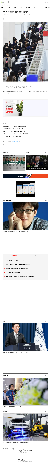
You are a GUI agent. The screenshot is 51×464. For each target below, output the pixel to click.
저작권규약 (23, 447)
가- (42, 19)
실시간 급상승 (36, 255)
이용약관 (19, 447)
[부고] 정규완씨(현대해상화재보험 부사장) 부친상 (13, 129)
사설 (4, 321)
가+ (47, 19)
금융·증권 (28, 7)
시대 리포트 (5, 152)
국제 (34, 7)
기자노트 (5, 411)
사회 (40, 7)
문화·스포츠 (47, 7)
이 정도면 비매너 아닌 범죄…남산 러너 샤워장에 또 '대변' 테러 (15, 134)
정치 (9, 7)
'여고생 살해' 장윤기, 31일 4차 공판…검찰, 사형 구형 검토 (14, 126)
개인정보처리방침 (29, 447)
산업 (21, 7)
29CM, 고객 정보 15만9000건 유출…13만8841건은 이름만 (14, 131)
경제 (15, 7)
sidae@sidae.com (15, 141)
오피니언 (2, 7)
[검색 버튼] (47, 2)
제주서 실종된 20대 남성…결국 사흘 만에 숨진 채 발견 (13, 136)
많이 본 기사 (14, 255)
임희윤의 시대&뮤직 (7, 200)
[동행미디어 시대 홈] (5, 2)
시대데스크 (5, 376)
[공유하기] (45, 2)
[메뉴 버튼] (49, 2)
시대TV (27, 152)
